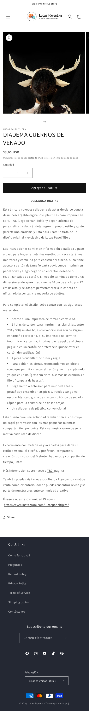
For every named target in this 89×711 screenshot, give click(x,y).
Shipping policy (18, 602)
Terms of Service (19, 593)
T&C (50, 470)
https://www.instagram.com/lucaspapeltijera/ (36, 505)
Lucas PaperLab (36, 703)
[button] (8, 16)
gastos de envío (35, 157)
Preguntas (15, 565)
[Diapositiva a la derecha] (53, 121)
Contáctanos (16, 611)
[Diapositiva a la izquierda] (35, 121)
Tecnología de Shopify (58, 703)
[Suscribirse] (65, 638)
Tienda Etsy (56, 479)
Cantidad (8, 164)
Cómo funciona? (19, 555)
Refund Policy (17, 574)
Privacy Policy (17, 583)
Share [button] (11, 517)
